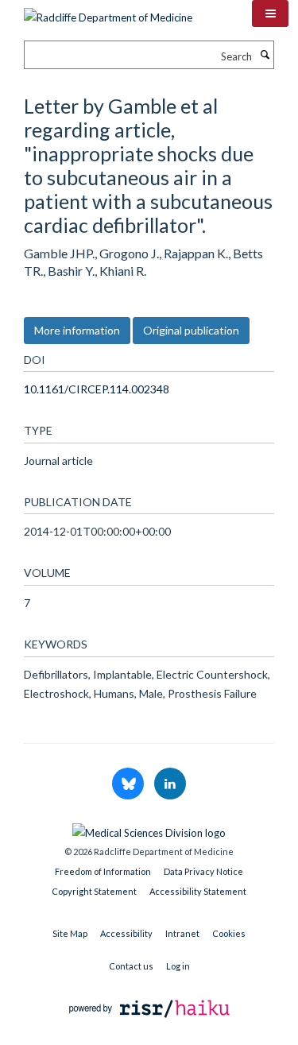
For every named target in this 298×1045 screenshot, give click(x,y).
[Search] (264, 55)
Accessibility (126, 933)
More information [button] (77, 330)
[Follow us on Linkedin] (170, 784)
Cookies (229, 933)
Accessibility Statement (197, 891)
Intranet (182, 933)
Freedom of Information (103, 871)
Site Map (69, 933)
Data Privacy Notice (203, 871)
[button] (270, 13)
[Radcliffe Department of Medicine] (108, 12)
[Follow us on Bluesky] (129, 784)
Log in (178, 966)
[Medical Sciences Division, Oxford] (149, 828)
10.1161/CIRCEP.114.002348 (96, 389)
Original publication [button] (191, 330)
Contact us (131, 966)
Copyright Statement (94, 891)
